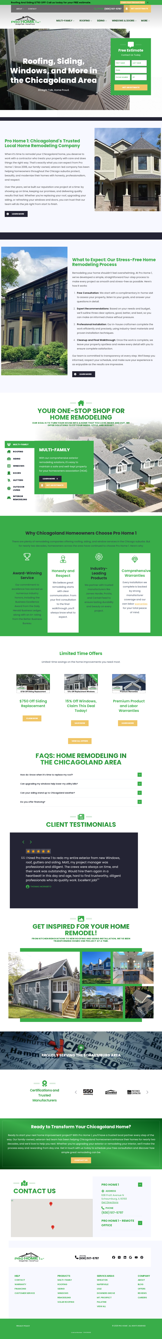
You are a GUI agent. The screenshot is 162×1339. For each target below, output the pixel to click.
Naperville (103, 1284)
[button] (50, 1204)
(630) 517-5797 (112, 1213)
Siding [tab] (16, 458)
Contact (32, 9)
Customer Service (25, 1293)
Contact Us (81, 1160)
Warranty (20, 1284)
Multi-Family (64, 20)
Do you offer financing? (32, 801)
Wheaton (102, 1279)
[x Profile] (119, 1257)
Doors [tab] (17, 472)
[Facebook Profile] (114, 1257)
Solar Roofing (66, 1301)
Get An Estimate (139, 8)
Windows (63, 1293)
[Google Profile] (130, 1257)
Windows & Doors (123, 20)
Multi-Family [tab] (21, 444)
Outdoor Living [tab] (18, 488)
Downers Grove (106, 1293)
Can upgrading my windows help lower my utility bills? (49, 783)
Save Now (80, 723)
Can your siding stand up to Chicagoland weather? (47, 792)
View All (101, 1306)
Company (144, 1276)
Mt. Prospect (104, 1297)
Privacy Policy (23, 1326)
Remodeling (64, 1297)
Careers (142, 1297)
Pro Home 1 (110, 1185)
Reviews (142, 1293)
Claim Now (32, 718)
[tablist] (19, 471)
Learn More (18, 214)
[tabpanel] (98, 464)
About (19, 9)
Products (64, 1276)
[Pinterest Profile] (142, 1257)
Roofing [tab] (18, 451)
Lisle (99, 1288)
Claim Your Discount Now (132, 2)
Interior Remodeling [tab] (20, 498)
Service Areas (105, 1276)
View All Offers (80, 741)
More (144, 20)
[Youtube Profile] (136, 1257)
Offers (141, 1288)
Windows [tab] (18, 465)
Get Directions (109, 1202)
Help (17, 1276)
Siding (101, 20)
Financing (20, 1288)
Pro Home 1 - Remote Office (117, 1223)
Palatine (101, 1301)
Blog (140, 1284)
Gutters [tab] (18, 480)
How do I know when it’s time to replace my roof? (46, 774)
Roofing (85, 20)
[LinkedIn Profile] (125, 1257)
